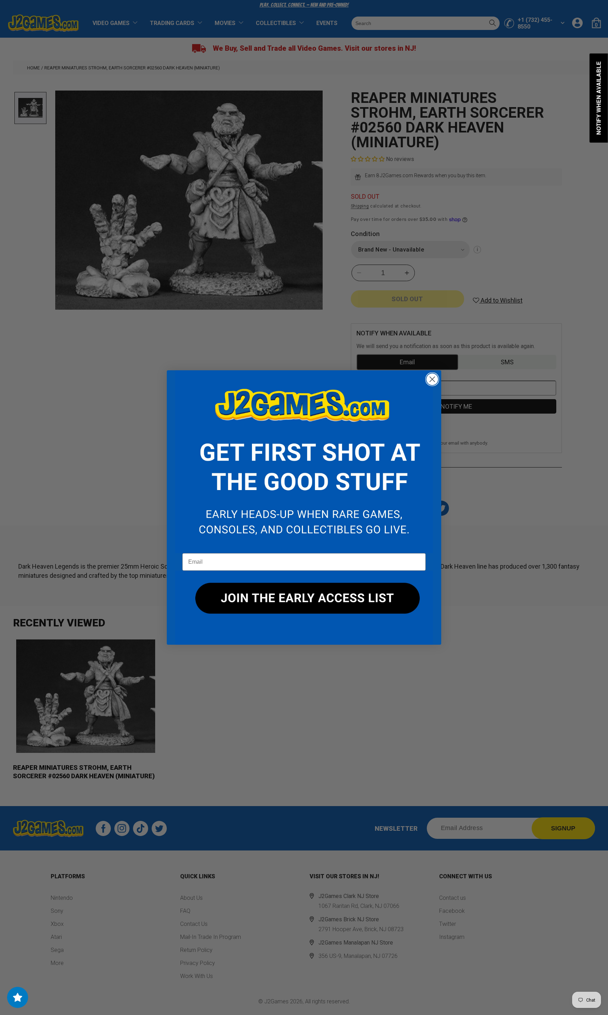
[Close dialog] (432, 379)
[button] (304, 461)
